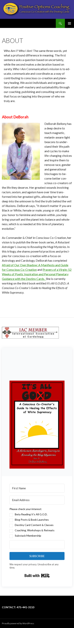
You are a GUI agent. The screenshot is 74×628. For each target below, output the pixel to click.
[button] (37, 425)
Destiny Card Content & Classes (34, 525)
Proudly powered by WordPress (18, 623)
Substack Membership (28, 535)
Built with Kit (37, 575)
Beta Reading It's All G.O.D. (31, 514)
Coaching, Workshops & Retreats (34, 530)
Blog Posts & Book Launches (32, 519)
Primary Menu (69, 23)
